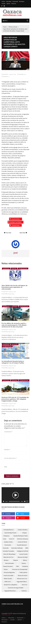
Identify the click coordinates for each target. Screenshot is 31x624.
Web (5, 467)
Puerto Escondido (8, 575)
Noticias (14, 268)
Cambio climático (22, 529)
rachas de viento (22, 575)
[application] (15, 495)
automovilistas (15, 219)
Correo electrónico (10, 458)
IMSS (26, 548)
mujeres (15, 560)
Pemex (6, 569)
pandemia (25, 566)
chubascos (6, 536)
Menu (6, 20)
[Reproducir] (3, 501)
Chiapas (24, 533)
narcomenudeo (9, 563)
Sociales (3, 3)
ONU (17, 566)
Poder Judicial (23, 572)
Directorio (13, 3)
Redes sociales (8, 578)
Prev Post (8, 233)
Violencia (24, 591)
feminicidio (8, 545)
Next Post (22, 233)
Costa (4, 539)
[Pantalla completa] (27, 501)
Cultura (3, 1)
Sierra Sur (24, 584)
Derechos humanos (22, 539)
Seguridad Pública (22, 581)
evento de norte (22, 542)
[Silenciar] (25, 501)
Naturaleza (8, 1)
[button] (15, 495)
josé (25, 74)
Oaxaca (24, 563)
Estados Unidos (8, 542)
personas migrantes (9, 572)
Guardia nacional (21, 545)
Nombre (7, 449)
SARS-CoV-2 (7, 581)
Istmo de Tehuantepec (9, 554)
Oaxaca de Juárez (8, 566)
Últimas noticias (23, 268)
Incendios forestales (8, 551)
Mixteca (6, 560)
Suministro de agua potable (15, 587)
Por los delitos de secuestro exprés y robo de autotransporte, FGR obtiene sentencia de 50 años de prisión (14, 325)
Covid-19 (11, 539)
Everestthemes (6, 615)
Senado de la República (10, 584)
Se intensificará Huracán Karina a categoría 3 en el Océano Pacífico (13, 362)
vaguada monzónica (9, 591)
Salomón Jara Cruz (22, 578)
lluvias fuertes (23, 554)
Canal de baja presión (10, 533)
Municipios (21, 1)
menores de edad (22, 557)
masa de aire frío (8, 557)
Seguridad (14, 306)
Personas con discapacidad (19, 569)
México (25, 560)
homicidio (6, 548)
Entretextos (6, 268)
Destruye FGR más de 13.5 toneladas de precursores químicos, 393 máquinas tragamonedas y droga (15, 399)
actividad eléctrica (9, 529)
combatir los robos (15, 222)
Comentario (8, 432)
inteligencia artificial (22, 551)
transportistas (15, 225)
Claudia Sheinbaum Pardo (20, 536)
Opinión (8, 3)
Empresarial (15, 1)
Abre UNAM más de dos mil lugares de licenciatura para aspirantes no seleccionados (14, 287)
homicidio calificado (17, 548)
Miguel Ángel (11, 294)
